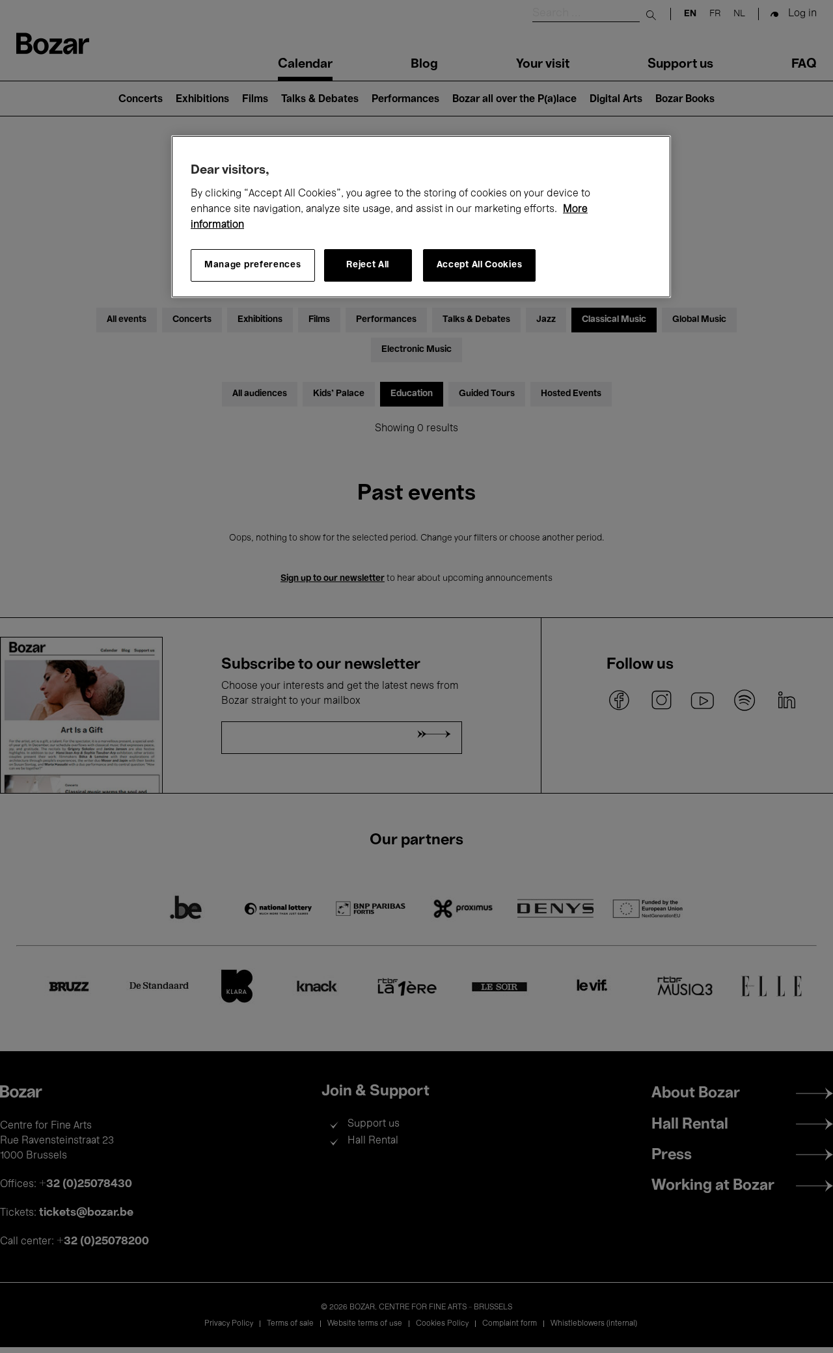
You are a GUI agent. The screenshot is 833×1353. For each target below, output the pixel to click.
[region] (421, 216)
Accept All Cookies (480, 265)
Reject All (367, 265)
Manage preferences (252, 265)
